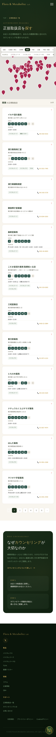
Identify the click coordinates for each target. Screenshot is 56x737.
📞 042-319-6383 (42, 287)
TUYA (48, 54)
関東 (27, 50)
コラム (5, 682)
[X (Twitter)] (5, 640)
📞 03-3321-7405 (42, 168)
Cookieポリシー (43, 719)
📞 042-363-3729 (42, 192)
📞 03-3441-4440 (42, 497)
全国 (4, 50)
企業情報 (6, 686)
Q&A (4, 690)
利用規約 (11, 719)
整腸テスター (8, 669)
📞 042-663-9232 (42, 134)
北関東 (21, 50)
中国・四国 (46, 50)
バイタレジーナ (15, 54)
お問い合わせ (8, 711)
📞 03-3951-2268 (42, 462)
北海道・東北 (12, 50)
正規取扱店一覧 (8, 702)
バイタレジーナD (39, 54)
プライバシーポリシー (25, 719)
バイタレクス (27, 54)
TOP (4, 18)
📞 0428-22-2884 (42, 323)
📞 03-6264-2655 (42, 216)
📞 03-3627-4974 (42, 427)
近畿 (38, 50)
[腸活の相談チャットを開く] (49, 730)
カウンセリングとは (10, 706)
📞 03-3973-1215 (42, 358)
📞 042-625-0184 (42, 393)
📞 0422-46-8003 (42, 251)
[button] (17, 71)
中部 (33, 50)
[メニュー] (52, 4)
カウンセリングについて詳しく (21, 567)
